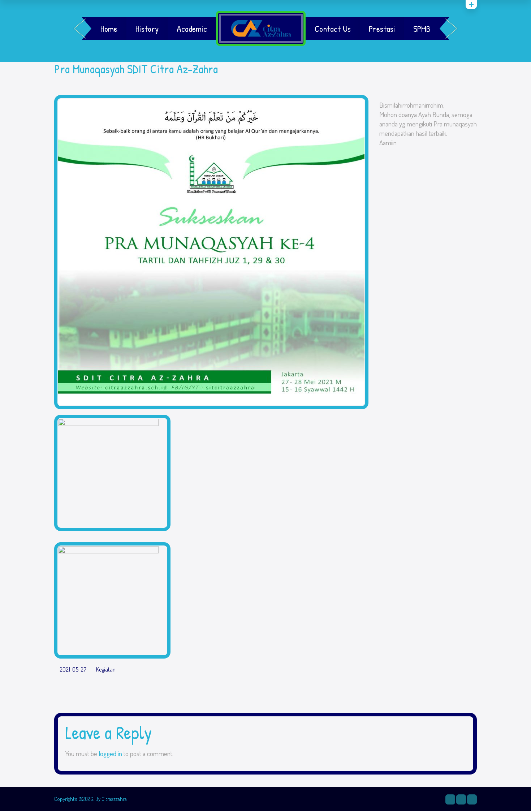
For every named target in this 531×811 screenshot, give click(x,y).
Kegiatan (106, 669)
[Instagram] (450, 799)
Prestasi (382, 28)
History (147, 28)
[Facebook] (461, 799)
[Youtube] (472, 799)
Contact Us (333, 28)
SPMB (422, 28)
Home (108, 28)
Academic (192, 28)
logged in (110, 753)
